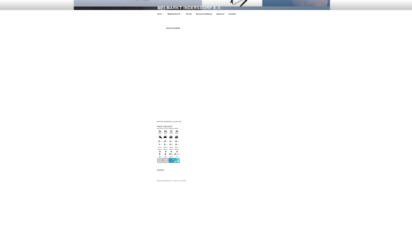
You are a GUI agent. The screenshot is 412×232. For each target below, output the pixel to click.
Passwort (185, 77)
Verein (159, 14)
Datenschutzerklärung (204, 14)
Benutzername (187, 41)
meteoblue (160, 170)
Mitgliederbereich (173, 14)
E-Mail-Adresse (187, 68)
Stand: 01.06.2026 (179, 181)
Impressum (220, 14)
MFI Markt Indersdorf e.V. (190, 7)
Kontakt (189, 14)
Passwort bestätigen (189, 86)
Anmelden (232, 14)
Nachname (186, 59)
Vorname (185, 50)
